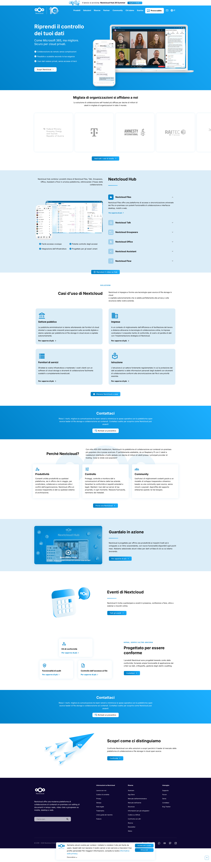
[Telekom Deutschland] (94, 132)
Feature (98, 819)
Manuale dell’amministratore (137, 798)
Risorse (97, 10)
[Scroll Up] (207, 858)
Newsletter (131, 827)
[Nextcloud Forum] (159, 843)
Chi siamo (130, 10)
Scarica (140, 10)
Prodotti (76, 10)
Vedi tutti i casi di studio (104, 158)
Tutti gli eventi (115, 613)
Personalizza (71, 857)
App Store (131, 794)
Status (130, 831)
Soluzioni (87, 10)
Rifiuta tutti (144, 850)
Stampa (98, 803)
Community (118, 10)
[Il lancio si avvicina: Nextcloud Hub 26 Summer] (74, 2)
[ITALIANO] (173, 10)
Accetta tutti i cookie (144, 845)
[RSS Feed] (176, 843)
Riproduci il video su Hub (106, 272)
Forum (164, 794)
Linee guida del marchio (104, 815)
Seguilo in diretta (134, 3)
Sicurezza (131, 807)
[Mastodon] (170, 843)
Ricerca (130, 823)
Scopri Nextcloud (44, 69)
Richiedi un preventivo (107, 431)
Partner (106, 10)
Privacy (98, 798)
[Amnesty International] (134, 132)
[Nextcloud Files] (69, 224)
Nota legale (100, 807)
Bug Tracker (166, 807)
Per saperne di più (115, 213)
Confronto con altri (134, 819)
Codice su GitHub (134, 815)
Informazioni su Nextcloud (105, 785)
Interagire (165, 785)
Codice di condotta (102, 794)
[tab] (141, 197)
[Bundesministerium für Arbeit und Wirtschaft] (53, 132)
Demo (164, 798)
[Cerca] (67, 819)
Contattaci (167, 10)
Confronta (114, 758)
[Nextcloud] (47, 11)
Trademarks (100, 811)
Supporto (165, 790)
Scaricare (131, 790)
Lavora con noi (101, 790)
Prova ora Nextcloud (104, 505)
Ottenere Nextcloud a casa (107, 394)
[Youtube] (165, 843)
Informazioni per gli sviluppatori (138, 811)
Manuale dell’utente (134, 803)
